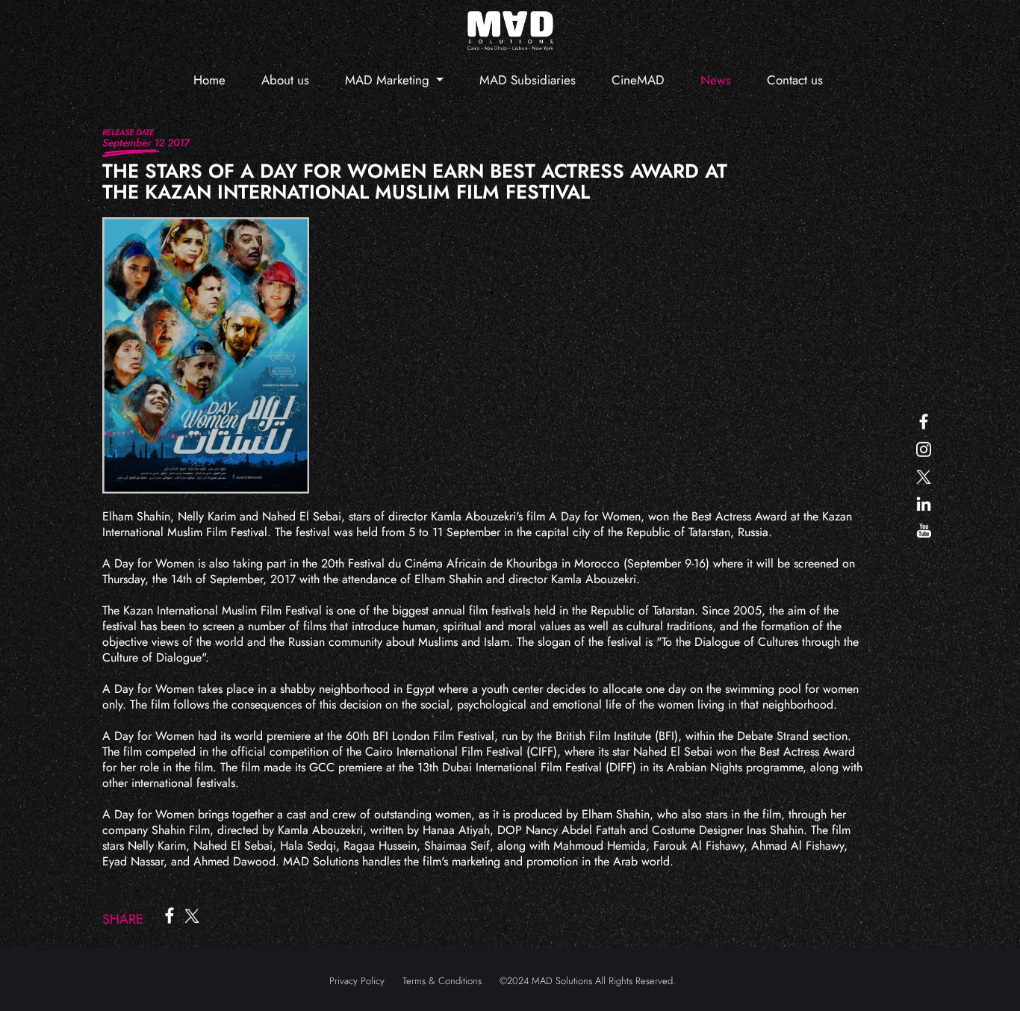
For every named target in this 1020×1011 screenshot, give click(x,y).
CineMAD (638, 80)
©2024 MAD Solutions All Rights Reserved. (588, 981)
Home (209, 80)
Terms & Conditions (442, 981)
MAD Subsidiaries (527, 80)
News (715, 80)
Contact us (795, 80)
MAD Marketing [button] (389, 80)
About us (285, 80)
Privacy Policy (357, 981)
